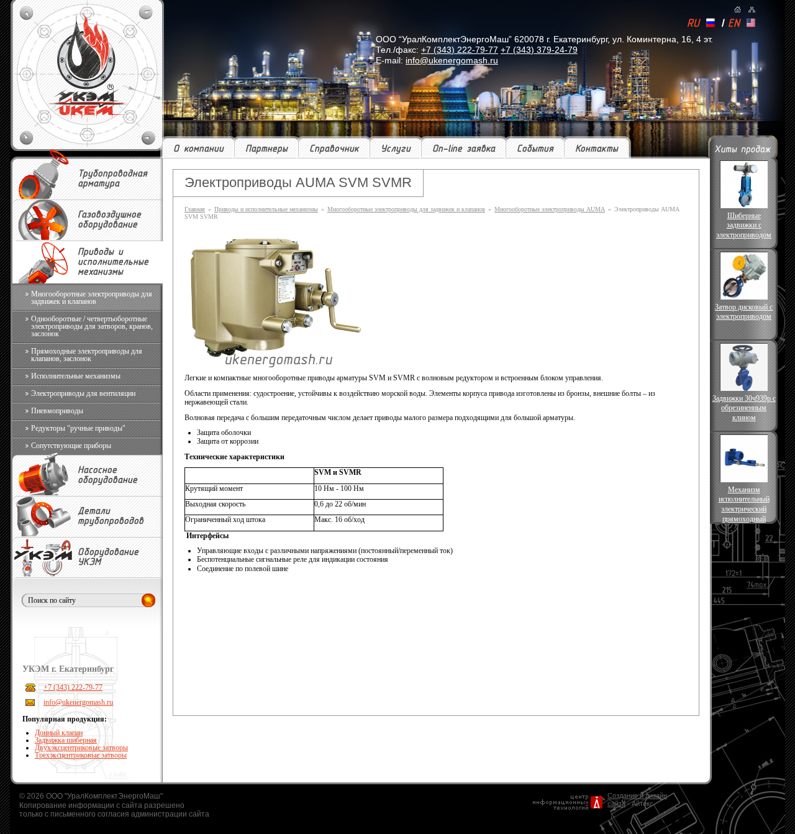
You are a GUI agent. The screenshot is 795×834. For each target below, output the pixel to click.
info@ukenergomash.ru (452, 60)
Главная (194, 209)
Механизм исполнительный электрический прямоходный (744, 504)
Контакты (596, 149)
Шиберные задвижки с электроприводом (743, 225)
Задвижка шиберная (66, 740)
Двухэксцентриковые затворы (81, 747)
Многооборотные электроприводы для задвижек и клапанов (406, 209)
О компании (198, 149)
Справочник (334, 149)
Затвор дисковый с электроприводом (744, 312)
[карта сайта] (751, 9)
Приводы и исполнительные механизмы (266, 209)
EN (734, 24)
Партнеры (266, 149)
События (535, 149)
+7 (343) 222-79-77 (459, 50)
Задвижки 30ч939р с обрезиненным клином (744, 408)
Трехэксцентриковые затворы (81, 755)
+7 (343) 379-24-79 (539, 50)
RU (693, 24)
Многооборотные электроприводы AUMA (549, 209)
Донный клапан (59, 732)
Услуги (396, 149)
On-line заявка (463, 149)
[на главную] (738, 9)
